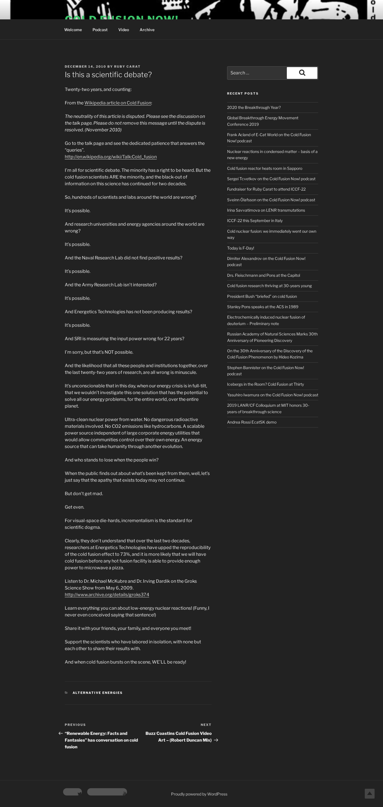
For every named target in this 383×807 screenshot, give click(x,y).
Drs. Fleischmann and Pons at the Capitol (263, 275)
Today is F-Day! (240, 248)
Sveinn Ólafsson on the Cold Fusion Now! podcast (271, 199)
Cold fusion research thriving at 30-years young (269, 285)
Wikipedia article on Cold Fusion (117, 103)
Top (370, 794)
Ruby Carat (127, 66)
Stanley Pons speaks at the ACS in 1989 (262, 306)
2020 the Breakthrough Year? (254, 107)
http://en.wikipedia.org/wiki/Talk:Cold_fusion (111, 156)
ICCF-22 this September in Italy (255, 220)
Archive (147, 29)
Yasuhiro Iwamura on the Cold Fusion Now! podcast (272, 394)
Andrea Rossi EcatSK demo (251, 422)
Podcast (100, 29)
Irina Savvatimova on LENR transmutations (266, 210)
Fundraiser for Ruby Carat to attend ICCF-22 (266, 189)
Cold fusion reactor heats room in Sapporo (264, 168)
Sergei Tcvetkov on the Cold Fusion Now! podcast (271, 178)
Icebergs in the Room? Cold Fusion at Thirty (265, 384)
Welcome (73, 29)
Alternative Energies (98, 693)
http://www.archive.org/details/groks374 (107, 594)
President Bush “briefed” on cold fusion (262, 296)
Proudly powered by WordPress (199, 794)
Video (123, 29)
